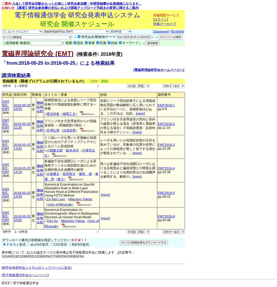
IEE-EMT (5, 107)
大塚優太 (52, 174)
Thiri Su (52, 221)
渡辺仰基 (52, 114)
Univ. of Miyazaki (60, 204)
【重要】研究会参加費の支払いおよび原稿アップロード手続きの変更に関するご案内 (77, 8)
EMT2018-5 (166, 193)
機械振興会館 (40, 107)
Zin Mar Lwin (55, 199)
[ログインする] (82, 114)
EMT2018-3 (166, 145)
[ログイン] (160, 19)
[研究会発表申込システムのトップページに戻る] (36, 267)
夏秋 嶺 (85, 174)
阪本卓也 (72, 150)
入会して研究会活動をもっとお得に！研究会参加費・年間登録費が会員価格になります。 (77, 3)
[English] (177, 31)
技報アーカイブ (164, 24)
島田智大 (69, 174)
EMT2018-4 (166, 168)
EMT (5, 101)
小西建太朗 (54, 150)
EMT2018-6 (166, 216)
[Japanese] (161, 31)
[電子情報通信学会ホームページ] (25, 275)
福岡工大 (69, 114)
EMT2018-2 (166, 124)
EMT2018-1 (166, 105)
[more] (140, 113)
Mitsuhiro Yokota (80, 199)
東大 (60, 179)
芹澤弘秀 (52, 130)
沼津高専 (69, 130)
